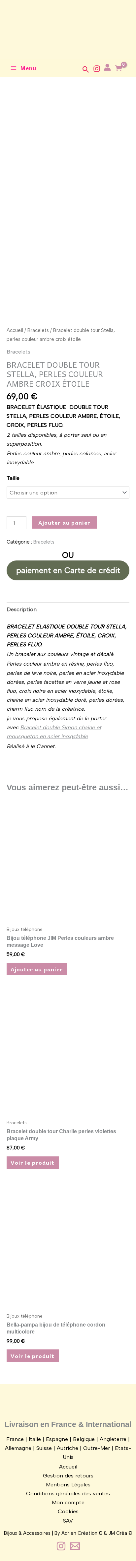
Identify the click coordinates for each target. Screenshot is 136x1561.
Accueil (15, 330)
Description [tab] (22, 609)
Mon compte (68, 1502)
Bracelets (38, 330)
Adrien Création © (82, 1533)
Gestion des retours (68, 1475)
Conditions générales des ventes (68, 1493)
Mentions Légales (68, 1484)
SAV (68, 1520)
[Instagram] (97, 69)
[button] (85, 70)
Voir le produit (32, 1162)
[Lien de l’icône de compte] (107, 67)
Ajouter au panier (64, 522)
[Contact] (75, 1546)
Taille (13, 478)
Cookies (68, 1511)
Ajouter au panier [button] (37, 969)
